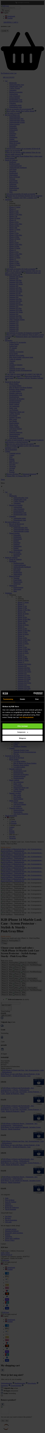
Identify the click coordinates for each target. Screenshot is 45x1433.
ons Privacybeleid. (26, 717)
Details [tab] (22, 699)
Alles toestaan (22, 726)
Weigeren (22, 738)
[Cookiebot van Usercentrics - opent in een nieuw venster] (33, 693)
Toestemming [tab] (8, 699)
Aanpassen (21, 732)
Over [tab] (37, 699)
